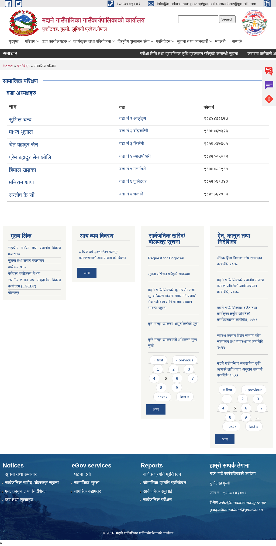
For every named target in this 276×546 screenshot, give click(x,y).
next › (162, 397)
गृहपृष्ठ (14, 41)
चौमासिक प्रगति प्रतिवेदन (164, 482)
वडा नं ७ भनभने (131, 194)
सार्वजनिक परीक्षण (157, 499)
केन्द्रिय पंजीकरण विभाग (24, 274)
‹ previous (184, 360)
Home (8, 66)
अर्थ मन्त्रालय (17, 267)
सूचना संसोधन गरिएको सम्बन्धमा (169, 274)
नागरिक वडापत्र (87, 491)
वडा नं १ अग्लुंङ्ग (132, 118)
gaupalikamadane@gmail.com (236, 509)
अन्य (87, 273)
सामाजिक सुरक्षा (86, 482)
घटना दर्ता (82, 474)
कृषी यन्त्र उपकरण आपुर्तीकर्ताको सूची (173, 323)
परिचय (30, 41)
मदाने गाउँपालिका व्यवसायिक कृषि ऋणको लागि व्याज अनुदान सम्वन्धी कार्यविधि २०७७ (240, 369)
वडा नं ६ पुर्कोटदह (133, 181)
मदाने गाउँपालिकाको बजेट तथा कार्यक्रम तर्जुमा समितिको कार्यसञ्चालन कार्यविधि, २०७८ (237, 314)
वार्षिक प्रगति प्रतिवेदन (162, 474)
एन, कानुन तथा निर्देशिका (26, 491)
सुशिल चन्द (20, 119)
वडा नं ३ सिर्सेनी (131, 143)
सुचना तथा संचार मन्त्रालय (26, 261)
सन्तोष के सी (21, 195)
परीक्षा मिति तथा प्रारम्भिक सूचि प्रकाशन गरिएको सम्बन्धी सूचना (181, 53)
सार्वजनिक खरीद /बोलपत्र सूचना (32, 482)
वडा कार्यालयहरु (54, 41)
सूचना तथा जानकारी (192, 41)
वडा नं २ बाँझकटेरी (133, 130)
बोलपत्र (13, 293)
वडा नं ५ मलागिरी (132, 169)
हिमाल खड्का (22, 170)
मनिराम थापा (21, 182)
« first (158, 360)
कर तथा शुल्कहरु (19, 499)
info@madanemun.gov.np (242, 502)
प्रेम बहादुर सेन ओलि (30, 157)
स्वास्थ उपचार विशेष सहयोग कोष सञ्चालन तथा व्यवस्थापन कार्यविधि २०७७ (240, 341)
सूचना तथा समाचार (21, 474)
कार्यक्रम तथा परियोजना (92, 41)
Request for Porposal (166, 258)
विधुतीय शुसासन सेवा (134, 41)
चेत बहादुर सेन (23, 144)
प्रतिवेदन (163, 41)
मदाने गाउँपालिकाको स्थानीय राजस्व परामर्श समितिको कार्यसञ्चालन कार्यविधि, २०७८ (240, 286)
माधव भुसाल (21, 132)
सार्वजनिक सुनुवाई (157, 491)
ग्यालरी (220, 41)
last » (184, 397)
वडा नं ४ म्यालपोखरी (135, 156)
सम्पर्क (237, 41)
